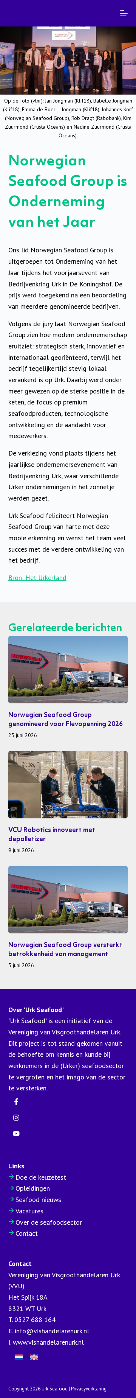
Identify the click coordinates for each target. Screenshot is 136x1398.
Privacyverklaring (89, 1389)
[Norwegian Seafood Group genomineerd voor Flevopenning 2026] (68, 669)
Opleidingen (32, 1188)
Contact (26, 1233)
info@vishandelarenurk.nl (52, 1330)
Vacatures (29, 1211)
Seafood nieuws (38, 1199)
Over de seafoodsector (48, 1222)
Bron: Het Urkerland (37, 577)
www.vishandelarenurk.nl (48, 1342)
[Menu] (124, 13)
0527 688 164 (35, 1319)
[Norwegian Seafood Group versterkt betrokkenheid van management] (68, 899)
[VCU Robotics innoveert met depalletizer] (68, 784)
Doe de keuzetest (40, 1177)
